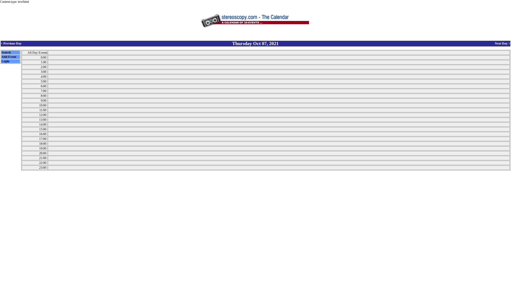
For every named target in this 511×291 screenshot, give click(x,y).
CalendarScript (264, 288)
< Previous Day (11, 43)
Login (5, 61)
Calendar (244, 288)
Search (6, 52)
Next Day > (502, 43)
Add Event (8, 56)
